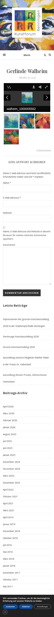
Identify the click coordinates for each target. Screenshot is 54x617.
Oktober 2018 (10, 537)
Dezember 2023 (11, 482)
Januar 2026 (9, 427)
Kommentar (9, 244)
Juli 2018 (7, 544)
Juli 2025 (7, 441)
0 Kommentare (44, 150)
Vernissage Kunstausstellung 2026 (21, 336)
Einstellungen (42, 606)
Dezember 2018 (11, 531)
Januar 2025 (9, 454)
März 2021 (8, 510)
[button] (34, 87)
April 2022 (8, 489)
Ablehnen (26, 606)
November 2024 (11, 468)
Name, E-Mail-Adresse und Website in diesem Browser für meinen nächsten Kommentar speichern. (26, 235)
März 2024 (8, 475)
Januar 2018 (9, 565)
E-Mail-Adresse (12, 197)
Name (7, 182)
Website (7, 212)
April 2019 (8, 517)
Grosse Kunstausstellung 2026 (19, 346)
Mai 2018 (8, 551)
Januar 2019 (9, 524)
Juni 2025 (7, 447)
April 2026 (8, 406)
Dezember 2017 (11, 572)
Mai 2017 (8, 586)
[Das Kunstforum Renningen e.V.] (27, 23)
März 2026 (8, 413)
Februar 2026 (10, 420)
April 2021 (8, 503)
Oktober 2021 (10, 496)
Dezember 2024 (11, 461)
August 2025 (9, 434)
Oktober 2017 (10, 579)
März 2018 (8, 558)
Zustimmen (10, 606)
